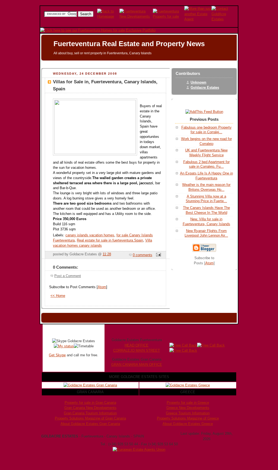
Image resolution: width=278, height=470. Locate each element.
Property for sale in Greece (188, 403)
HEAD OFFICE (137, 345)
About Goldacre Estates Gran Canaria (90, 424)
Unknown (198, 82)
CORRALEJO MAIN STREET (136, 350)
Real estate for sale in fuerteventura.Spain (110, 240)
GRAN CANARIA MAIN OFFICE (136, 365)
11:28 (107, 254)
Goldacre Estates (205, 88)
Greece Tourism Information (188, 413)
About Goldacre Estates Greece (188, 424)
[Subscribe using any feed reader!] (204, 112)
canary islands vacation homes (89, 235)
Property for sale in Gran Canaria (90, 403)
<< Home (57, 296)
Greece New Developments (187, 408)
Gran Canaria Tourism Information (90, 413)
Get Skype (57, 355)
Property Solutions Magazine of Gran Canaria (90, 418)
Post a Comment (67, 276)
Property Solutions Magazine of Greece (188, 418)
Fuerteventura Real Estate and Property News (129, 44)
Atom (102, 287)
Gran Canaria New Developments (90, 408)
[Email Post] (157, 255)
